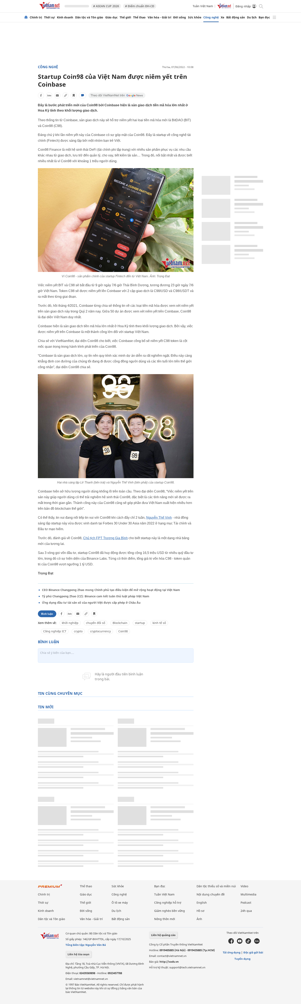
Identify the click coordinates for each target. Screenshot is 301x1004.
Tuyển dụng (242, 959)
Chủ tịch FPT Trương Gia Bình (105, 538)
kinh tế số (159, 623)
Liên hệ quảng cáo (163, 935)
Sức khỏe (194, 17)
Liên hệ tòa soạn (78, 954)
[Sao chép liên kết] (65, 95)
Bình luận (47, 614)
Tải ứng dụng (231, 952)
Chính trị (36, 17)
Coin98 (123, 631)
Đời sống (179, 17)
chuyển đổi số (95, 623)
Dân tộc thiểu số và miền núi (216, 886)
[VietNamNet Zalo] (257, 943)
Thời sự (49, 17)
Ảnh (199, 919)
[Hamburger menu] (274, 17)
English (202, 902)
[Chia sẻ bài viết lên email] (57, 95)
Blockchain (120, 623)
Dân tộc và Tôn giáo (89, 17)
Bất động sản (235, 17)
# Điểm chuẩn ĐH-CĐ (139, 6)
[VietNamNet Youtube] (239, 943)
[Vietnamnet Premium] (50, 888)
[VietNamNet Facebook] (231, 943)
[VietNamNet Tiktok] (248, 943)
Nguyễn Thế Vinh (159, 517)
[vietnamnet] (50, 10)
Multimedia (248, 894)
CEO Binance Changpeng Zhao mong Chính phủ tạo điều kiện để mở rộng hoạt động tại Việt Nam (111, 590)
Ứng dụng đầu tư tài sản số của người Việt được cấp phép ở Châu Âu (91, 602)
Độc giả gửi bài (253, 952)
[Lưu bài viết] (74, 95)
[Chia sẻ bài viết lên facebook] (41, 95)
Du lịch (252, 17)
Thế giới (125, 17)
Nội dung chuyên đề (211, 894)
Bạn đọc (264, 17)
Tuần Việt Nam (203, 6)
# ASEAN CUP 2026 (106, 6)
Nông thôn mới (164, 919)
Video (244, 886)
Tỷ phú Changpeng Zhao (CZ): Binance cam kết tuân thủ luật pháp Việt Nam (95, 596)
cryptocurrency (100, 631)
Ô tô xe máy (120, 902)
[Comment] (82, 95)
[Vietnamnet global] (224, 7)
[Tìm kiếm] (260, 6)
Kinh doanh (65, 17)
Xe (222, 17)
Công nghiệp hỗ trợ (167, 902)
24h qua (246, 911)
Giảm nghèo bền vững (169, 911)
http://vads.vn (169, 961)
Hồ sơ (200, 911)
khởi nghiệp (70, 623)
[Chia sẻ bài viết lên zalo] (49, 95)
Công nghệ (211, 17)
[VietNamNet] (26, 17)
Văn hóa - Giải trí (159, 17)
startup (140, 623)
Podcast (246, 902)
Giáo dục (111, 17)
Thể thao (139, 17)
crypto (78, 631)
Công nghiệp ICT (54, 631)
